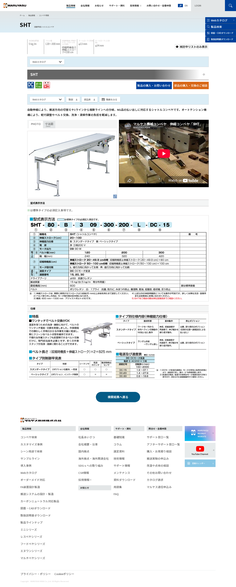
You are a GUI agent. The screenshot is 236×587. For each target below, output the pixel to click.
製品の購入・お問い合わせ (154, 85)
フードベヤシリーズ (32, 544)
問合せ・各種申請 (157, 428)
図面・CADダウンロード (35, 508)
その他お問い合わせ (159, 473)
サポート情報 (122, 465)
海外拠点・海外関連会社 (93, 458)
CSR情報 (83, 473)
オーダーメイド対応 (32, 480)
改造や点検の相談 (158, 465)
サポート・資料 (123, 428)
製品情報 (31, 15)
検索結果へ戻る (118, 397)
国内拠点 (83, 451)
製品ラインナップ (31, 522)
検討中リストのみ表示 (193, 47)
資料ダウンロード (125, 480)
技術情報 (119, 458)
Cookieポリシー (64, 574)
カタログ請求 (155, 480)
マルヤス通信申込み (159, 487)
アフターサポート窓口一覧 (163, 444)
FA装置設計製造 (30, 487)
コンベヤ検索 (44, 15)
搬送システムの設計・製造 (37, 494)
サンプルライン (30, 458)
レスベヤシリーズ (31, 536)
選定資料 (119, 451)
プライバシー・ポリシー (35, 574)
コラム (118, 444)
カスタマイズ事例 (31, 444)
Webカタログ (219, 20)
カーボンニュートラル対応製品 (39, 501)
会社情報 (84, 428)
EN (186, 5)
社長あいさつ (86, 437)
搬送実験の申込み (158, 458)
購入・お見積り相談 (159, 451)
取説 (71, 99)
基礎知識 (119, 437)
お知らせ (84, 487)
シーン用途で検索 (31, 451)
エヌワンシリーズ (31, 551)
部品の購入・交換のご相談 (190, 85)
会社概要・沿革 (88, 444)
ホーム (22, 15)
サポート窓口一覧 (158, 437)
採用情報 (83, 480)
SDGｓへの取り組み (90, 465)
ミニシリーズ (28, 529)
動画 (111, 99)
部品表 (87, 99)
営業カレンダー (198, 463)
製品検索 (216, 27)
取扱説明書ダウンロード (35, 515)
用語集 (118, 487)
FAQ (116, 494)
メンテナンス (122, 473)
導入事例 (26, 465)
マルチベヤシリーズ (32, 558)
